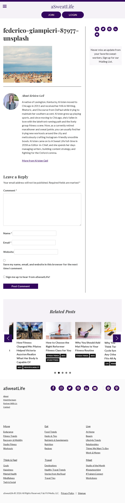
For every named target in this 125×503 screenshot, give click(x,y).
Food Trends (51, 432)
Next (117, 338)
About (5, 396)
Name (7, 233)
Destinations (51, 465)
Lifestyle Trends (93, 440)
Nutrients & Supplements (56, 440)
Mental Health (10, 474)
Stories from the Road (55, 474)
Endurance (8, 432)
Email (7, 242)
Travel (48, 459)
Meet (89, 459)
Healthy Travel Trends (55, 469)
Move (20, 367)
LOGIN (73, 14)
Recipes (48, 448)
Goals (6, 465)
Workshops (91, 478)
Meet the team (9, 400)
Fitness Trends (53, 356)
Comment (10, 190)
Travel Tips (50, 478)
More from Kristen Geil (35, 160)
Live (107, 364)
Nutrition (49, 444)
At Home (90, 432)
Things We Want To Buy (97, 448)
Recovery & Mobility (31, 367)
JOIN (51, 14)
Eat (46, 426)
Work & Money (93, 452)
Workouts (8, 448)
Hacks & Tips (51, 436)
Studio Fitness (52, 360)
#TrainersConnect (94, 474)
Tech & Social (9, 482)
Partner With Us (10, 403)
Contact (6, 407)
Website (8, 251)
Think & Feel (10, 459)
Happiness (8, 469)
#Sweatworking (93, 469)
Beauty (89, 436)
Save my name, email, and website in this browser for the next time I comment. (40, 266)
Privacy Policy (67, 493)
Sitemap (82, 493)
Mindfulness (9, 478)
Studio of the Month (95, 465)
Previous (8, 338)
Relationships (92, 444)
